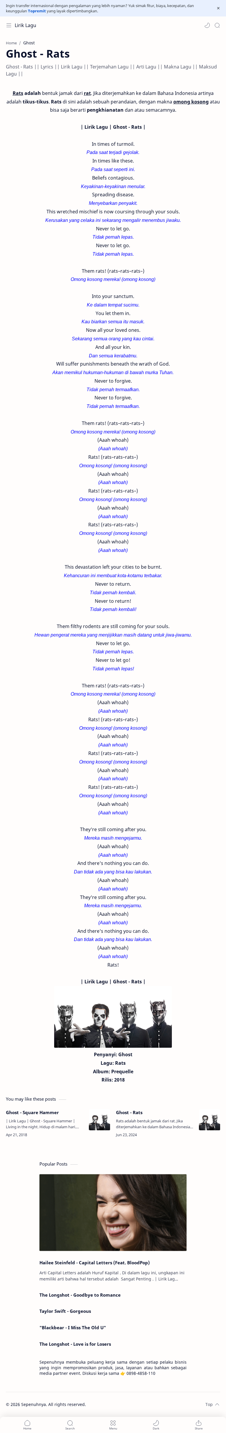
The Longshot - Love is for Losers (75, 1344)
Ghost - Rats (129, 1112)
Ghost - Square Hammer (32, 1112)
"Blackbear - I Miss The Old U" (72, 1327)
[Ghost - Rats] (209, 1119)
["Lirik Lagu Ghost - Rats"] (113, 1017)
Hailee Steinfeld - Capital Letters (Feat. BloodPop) (94, 1262)
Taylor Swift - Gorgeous (65, 1311)
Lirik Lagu (25, 25)
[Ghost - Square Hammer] (99, 1119)
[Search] (217, 25)
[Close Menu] (218, 8)
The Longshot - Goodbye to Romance (80, 1295)
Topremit (37, 11)
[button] (207, 25)
